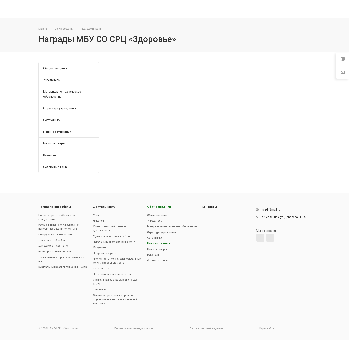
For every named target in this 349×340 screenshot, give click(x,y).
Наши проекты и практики (54, 251)
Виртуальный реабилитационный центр (62, 266)
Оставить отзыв (55, 167)
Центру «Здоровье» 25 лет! (55, 234)
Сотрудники (51, 120)
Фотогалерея (101, 268)
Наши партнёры (54, 143)
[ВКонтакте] (260, 238)
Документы (100, 247)
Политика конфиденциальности (134, 328)
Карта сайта (266, 328)
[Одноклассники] (270, 238)
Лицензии (99, 220)
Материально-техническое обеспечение (62, 94)
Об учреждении (159, 207)
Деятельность (104, 207)
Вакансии (49, 155)
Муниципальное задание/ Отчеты (113, 236)
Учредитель (51, 80)
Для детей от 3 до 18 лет (53, 245)
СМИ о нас (99, 289)
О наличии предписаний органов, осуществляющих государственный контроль (115, 299)
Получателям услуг (105, 253)
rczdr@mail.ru (271, 209)
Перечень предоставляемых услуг (114, 241)
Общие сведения (55, 68)
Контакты (209, 207)
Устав (96, 215)
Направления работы (54, 207)
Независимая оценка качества (112, 274)
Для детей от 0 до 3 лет (53, 240)
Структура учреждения (59, 108)
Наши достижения (57, 132)
